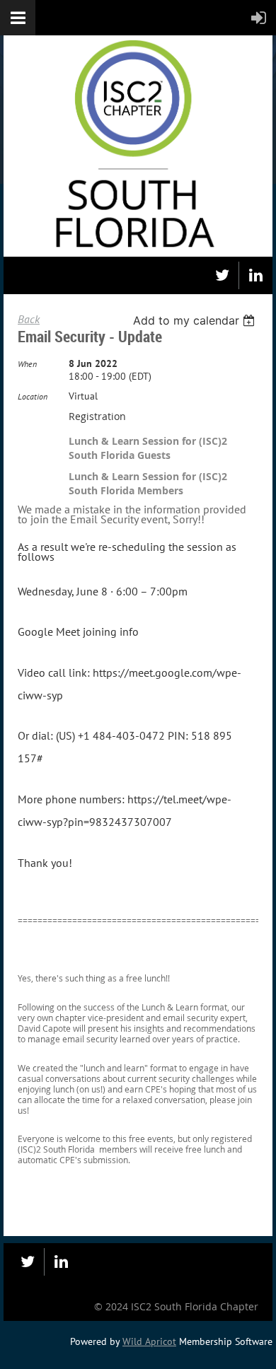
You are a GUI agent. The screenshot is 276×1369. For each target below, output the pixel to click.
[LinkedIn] (255, 275)
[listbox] (195, 320)
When (27, 364)
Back (29, 319)
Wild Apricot (149, 1341)
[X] (221, 275)
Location (32, 396)
